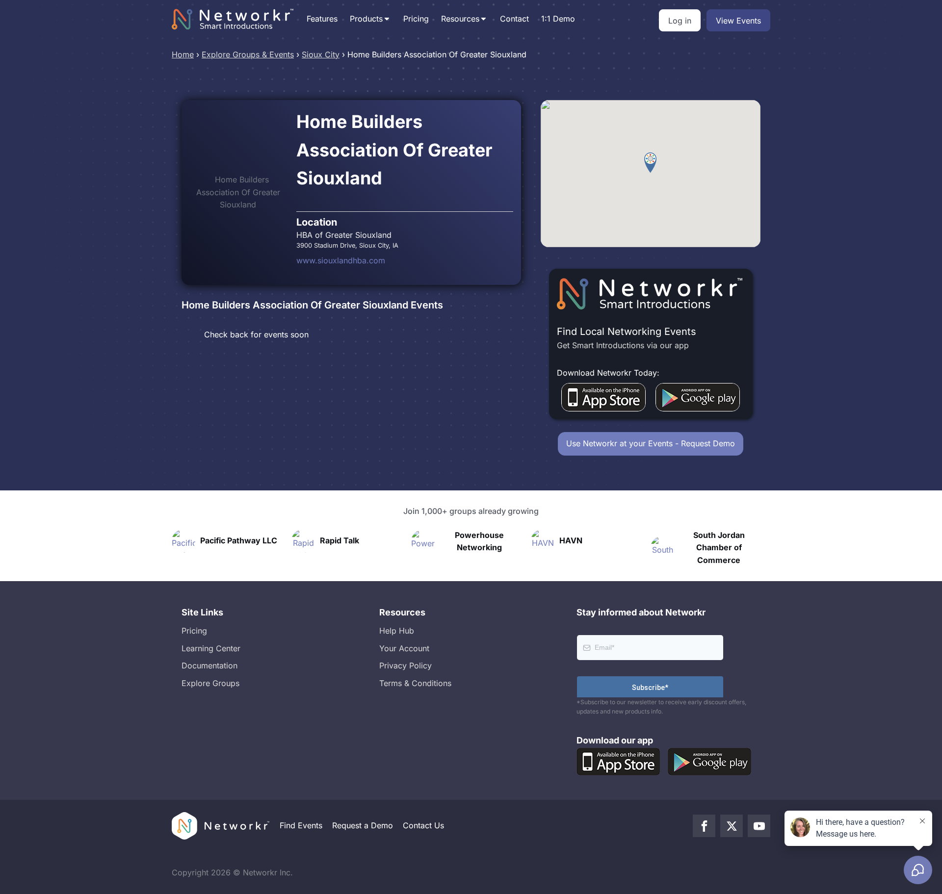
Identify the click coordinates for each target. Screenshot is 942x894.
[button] (650, 163)
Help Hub (396, 631)
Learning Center (211, 648)
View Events (738, 21)
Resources (460, 19)
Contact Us (423, 825)
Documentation (209, 665)
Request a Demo (362, 825)
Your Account (404, 648)
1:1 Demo (558, 19)
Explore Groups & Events (248, 54)
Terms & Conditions (415, 683)
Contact (514, 19)
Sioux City (321, 54)
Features (322, 19)
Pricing (416, 19)
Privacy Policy (405, 665)
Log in (679, 21)
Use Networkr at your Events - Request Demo (650, 443)
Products (366, 19)
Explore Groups (210, 683)
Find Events (301, 825)
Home (183, 54)
